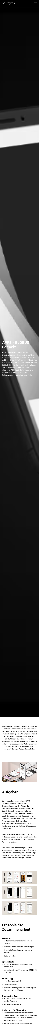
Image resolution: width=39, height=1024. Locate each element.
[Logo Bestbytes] (8, 3)
